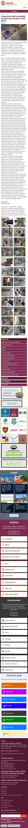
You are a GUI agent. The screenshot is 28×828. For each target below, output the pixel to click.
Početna (2, 14)
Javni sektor (8, 639)
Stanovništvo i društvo (10, 658)
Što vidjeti (8, 705)
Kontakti (4, 789)
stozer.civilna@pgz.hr (10, 777)
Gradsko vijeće (8, 588)
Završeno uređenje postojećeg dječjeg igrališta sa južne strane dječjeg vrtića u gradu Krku (20, 488)
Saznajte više (3, 821)
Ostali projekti (14, 515)
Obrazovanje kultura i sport (11, 626)
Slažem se (4, 825)
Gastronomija (9, 692)
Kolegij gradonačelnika (10, 582)
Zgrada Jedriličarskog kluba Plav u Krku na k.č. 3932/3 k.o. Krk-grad (20, 506)
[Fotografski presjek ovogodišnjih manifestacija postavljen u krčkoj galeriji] (7, 222)
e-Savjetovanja (8, 539)
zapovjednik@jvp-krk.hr (11, 784)
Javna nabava (5, 366)
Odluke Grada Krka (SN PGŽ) (11, 594)
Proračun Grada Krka (6, 353)
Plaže (7, 733)
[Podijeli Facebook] (25, 23)
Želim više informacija (14, 825)
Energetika (7, 651)
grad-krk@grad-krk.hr (10, 768)
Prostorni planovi (5, 361)
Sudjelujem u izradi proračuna (8, 355)
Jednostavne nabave (6, 369)
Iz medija (4, 807)
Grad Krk (11, 3)
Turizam (7, 632)
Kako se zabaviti (10, 699)
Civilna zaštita (5, 384)
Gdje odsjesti (9, 727)
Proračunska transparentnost (8, 358)
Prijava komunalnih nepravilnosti (12, 551)
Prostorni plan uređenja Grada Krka (9, 364)
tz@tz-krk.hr (5, 216)
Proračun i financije (9, 620)
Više (14, 614)
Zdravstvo (7, 645)
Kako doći (8, 685)
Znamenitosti (9, 713)
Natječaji (4, 347)
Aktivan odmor (10, 719)
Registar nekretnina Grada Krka (8, 372)
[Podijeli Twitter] (26, 23)
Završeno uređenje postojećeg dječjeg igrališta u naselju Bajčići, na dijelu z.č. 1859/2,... (7, 488)
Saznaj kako (14, 532)
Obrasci (3, 350)
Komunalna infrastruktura (11, 664)
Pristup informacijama (6, 345)
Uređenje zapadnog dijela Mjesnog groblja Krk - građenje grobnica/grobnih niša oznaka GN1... (7, 508)
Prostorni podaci (9, 670)
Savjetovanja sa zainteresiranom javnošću (11, 342)
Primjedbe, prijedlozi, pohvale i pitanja (10, 374)
